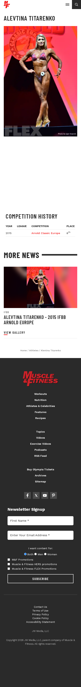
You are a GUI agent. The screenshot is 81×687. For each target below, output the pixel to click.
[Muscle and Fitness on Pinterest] (53, 495)
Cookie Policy (40, 618)
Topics (40, 431)
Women (52, 554)
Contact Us (40, 606)
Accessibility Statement (40, 622)
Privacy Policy (40, 614)
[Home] (7, 6)
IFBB (6, 312)
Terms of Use (40, 610)
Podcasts (40, 449)
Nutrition (40, 399)
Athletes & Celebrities (40, 405)
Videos (40, 437)
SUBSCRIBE (40, 579)
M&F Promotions (22, 559)
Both (30, 554)
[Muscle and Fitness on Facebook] (27, 495)
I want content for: (40, 548)
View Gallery (14, 332)
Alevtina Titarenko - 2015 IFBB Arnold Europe (35, 319)
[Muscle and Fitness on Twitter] (36, 495)
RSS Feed (40, 455)
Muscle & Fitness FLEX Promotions (34, 568)
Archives (40, 475)
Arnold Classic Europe (45, 233)
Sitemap (40, 481)
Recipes (40, 418)
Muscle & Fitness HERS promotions (34, 564)
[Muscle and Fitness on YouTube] (44, 495)
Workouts (40, 393)
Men (40, 554)
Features (40, 412)
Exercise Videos (40, 443)
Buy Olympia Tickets (40, 469)
